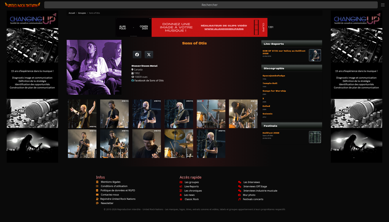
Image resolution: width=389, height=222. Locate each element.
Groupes (82, 13)
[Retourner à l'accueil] (22, 5)
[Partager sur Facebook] (137, 54)
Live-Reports (191, 186)
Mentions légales (110, 182)
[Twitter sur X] (149, 54)
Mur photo (249, 195)
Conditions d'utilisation (114, 186)
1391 (270, 27)
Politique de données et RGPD (118, 190)
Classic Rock (192, 199)
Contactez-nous (110, 194)
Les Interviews (252, 182)
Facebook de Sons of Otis (149, 80)
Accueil (72, 13)
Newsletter (107, 203)
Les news (189, 195)
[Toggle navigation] (383, 5)
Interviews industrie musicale (260, 190)
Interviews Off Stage (255, 186)
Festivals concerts (253, 199)
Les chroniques (193, 190)
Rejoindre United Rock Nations (118, 199)
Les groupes (192, 182)
